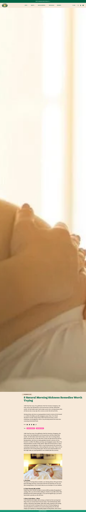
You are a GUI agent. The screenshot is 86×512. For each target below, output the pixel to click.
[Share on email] (34, 425)
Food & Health (30, 428)
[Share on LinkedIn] (29, 425)
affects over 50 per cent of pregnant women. (46, 442)
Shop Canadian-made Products (43, 1)
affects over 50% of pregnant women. (40, 416)
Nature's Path (40, 428)
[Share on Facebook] (27, 425)
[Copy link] (36, 425)
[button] (78, 5)
